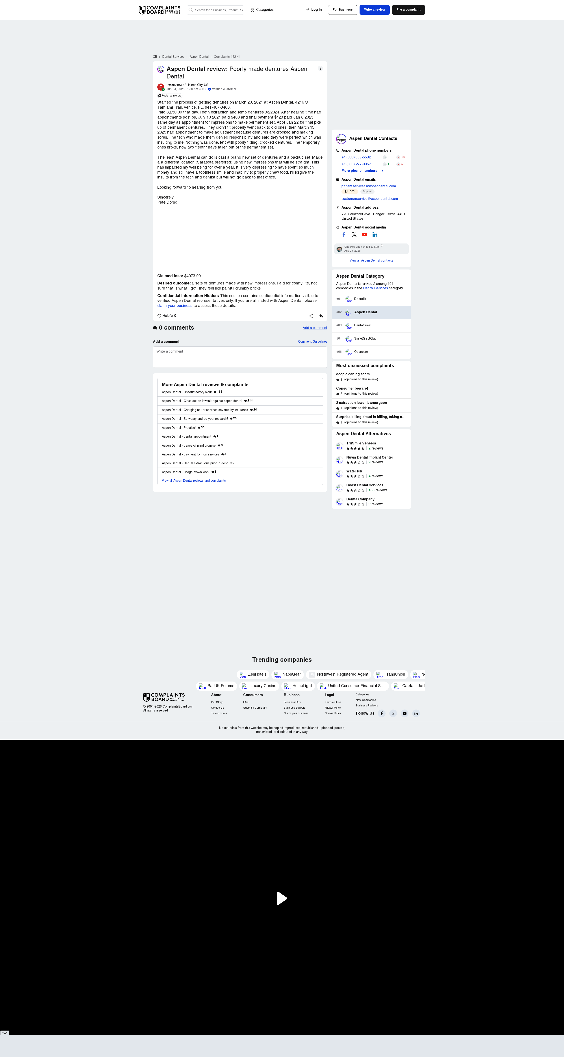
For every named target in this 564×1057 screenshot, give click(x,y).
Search (191, 10)
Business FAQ (292, 702)
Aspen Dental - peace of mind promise (192, 445)
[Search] (215, 10)
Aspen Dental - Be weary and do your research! (199, 419)
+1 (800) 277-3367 (356, 164)
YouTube (404, 713)
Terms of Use (333, 702)
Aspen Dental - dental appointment (190, 436)
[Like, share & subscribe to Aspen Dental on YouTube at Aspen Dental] (364, 234)
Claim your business (296, 713)
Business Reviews (367, 705)
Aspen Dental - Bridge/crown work (189, 472)
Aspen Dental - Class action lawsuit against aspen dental (207, 401)
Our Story (217, 702)
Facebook (382, 713)
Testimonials (219, 713)
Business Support (294, 708)
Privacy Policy (333, 708)
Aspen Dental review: (197, 69)
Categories (265, 9)
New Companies (366, 700)
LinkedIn (416, 713)
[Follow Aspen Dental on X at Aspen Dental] (354, 234)
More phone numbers (359, 171)
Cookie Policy (333, 713)
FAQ (245, 702)
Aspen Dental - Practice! (183, 428)
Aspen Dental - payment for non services (194, 454)
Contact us (217, 708)
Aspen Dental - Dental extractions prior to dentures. (198, 463)
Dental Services (375, 288)
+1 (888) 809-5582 (356, 157)
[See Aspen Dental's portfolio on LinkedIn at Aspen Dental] (375, 234)
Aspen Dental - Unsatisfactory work (192, 392)
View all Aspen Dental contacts (371, 260)
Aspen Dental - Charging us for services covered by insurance (209, 410)
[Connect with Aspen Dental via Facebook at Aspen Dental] (343, 234)
